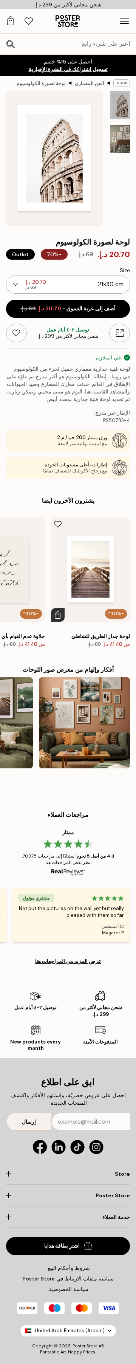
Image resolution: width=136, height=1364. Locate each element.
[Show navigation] (124, 21)
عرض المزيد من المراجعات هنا (68, 961)
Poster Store (85, 1346)
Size (125, 270)
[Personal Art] (84, 722)
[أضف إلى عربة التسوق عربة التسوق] (58, 615)
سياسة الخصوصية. (68, 1289)
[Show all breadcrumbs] (121, 83)
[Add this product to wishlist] (16, 333)
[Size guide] (119, 333)
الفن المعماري (89, 83)
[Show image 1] (120, 105)
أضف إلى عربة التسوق (68, 308)
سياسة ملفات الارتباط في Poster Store (68, 1278)
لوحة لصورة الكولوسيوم (41, 83)
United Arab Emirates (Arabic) (70, 1330)
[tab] (29, 21)
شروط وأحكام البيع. (68, 1268)
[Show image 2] (120, 139)
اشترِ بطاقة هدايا (62, 1246)
